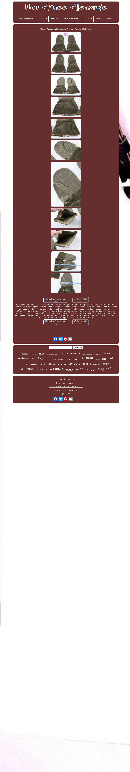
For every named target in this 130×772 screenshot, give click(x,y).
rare (42, 363)
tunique (34, 364)
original (104, 369)
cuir (111, 358)
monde (76, 359)
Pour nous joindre (66, 383)
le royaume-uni (70, 353)
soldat (61, 359)
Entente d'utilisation (66, 390)
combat (97, 364)
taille (106, 363)
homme (25, 354)
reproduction (87, 354)
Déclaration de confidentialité (66, 387)
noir (41, 353)
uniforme (62, 364)
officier (51, 364)
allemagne (74, 363)
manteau (97, 354)
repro (48, 359)
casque (69, 369)
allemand (29, 368)
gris (104, 359)
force (54, 359)
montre (106, 353)
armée (56, 368)
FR (69, 394)
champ (33, 354)
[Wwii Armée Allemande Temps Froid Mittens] (65, 42)
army (44, 369)
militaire (82, 369)
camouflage (26, 365)
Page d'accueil (66, 379)
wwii (87, 363)
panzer (98, 359)
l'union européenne (52, 354)
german (87, 358)
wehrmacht (26, 358)
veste (93, 370)
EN (63, 394)
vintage (69, 359)
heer (40, 358)
